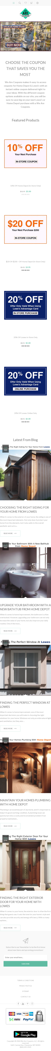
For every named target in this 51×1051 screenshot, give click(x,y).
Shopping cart (31, 3)
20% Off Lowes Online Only (25, 413)
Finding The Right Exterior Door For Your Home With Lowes (21, 902)
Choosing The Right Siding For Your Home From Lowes (24, 509)
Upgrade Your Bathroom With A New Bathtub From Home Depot (25, 607)
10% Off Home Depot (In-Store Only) (25, 186)
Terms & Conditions (25, 980)
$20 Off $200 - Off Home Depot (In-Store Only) (25, 261)
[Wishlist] (25, 3)
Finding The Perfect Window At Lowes (25, 704)
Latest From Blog (25, 440)
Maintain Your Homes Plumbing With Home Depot (25, 802)
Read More (8, 533)
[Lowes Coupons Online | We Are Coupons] (25, 36)
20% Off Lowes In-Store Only (25, 337)
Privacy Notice (25, 986)
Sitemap (25, 991)
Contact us (25, 997)
